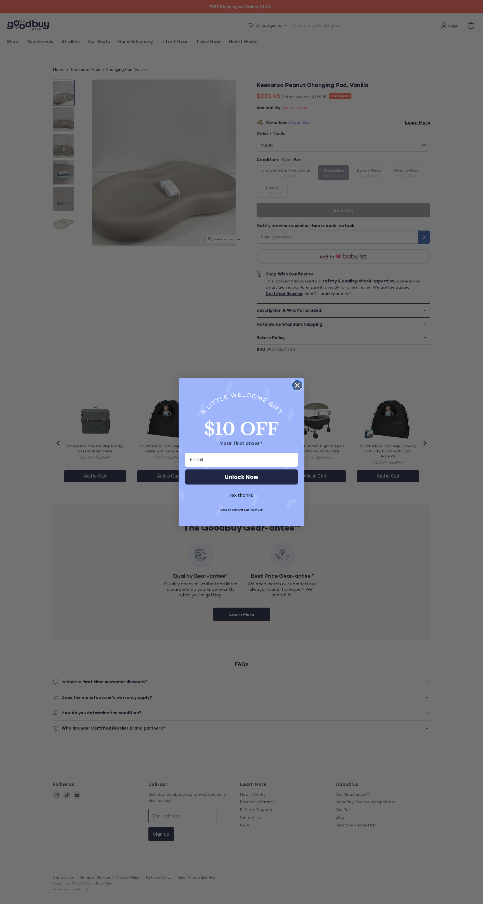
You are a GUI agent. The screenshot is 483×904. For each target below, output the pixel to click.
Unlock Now (241, 477)
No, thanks (241, 495)
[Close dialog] (297, 385)
